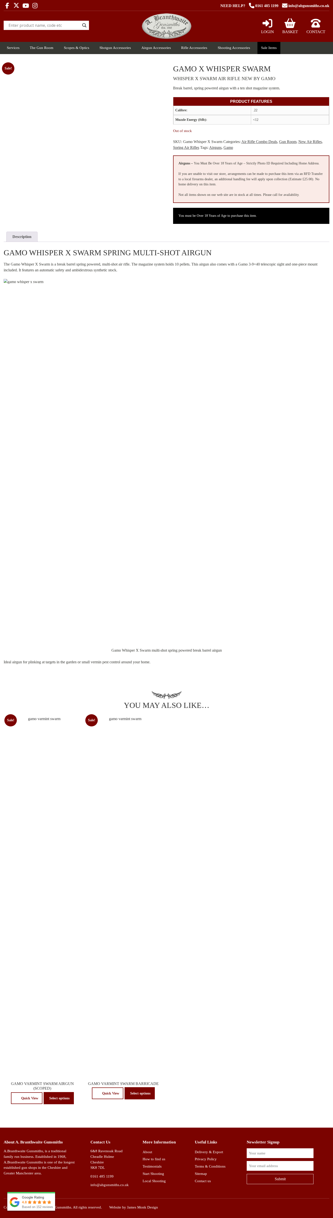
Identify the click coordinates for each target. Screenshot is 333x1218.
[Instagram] (34, 6)
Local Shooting (154, 1181)
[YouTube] (25, 6)
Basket (290, 31)
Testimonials (152, 1166)
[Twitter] (16, 5)
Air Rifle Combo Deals (259, 142)
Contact (315, 31)
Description (21, 237)
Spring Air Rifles (186, 147)
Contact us (203, 1181)
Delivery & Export (209, 1152)
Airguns (215, 147)
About (147, 1152)
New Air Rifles (310, 142)
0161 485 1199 (266, 6)
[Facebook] (7, 6)
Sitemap (201, 1173)
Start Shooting (153, 1173)
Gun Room (287, 142)
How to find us (154, 1159)
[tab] (22, 237)
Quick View (29, 1098)
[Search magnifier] (84, 25)
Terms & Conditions (210, 1166)
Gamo (228, 147)
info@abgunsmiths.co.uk (308, 6)
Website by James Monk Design (133, 1207)
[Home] (166, 38)
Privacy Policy (206, 1159)
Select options (59, 1098)
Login (267, 31)
